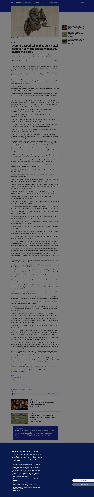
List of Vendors (16, 490)
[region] (47, 470)
